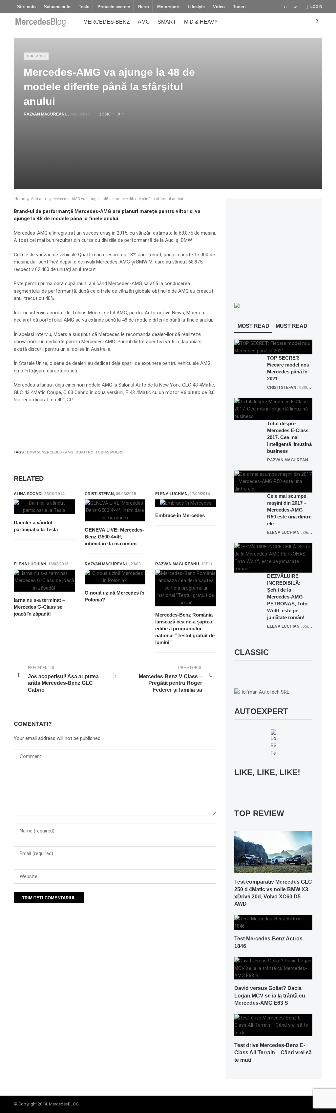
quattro (84, 452)
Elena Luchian (171, 494)
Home (19, 199)
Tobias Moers (109, 452)
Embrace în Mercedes (180, 515)
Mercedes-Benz (106, 22)
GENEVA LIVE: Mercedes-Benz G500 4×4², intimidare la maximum (114, 536)
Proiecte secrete (113, 7)
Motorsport (168, 7)
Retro (143, 7)
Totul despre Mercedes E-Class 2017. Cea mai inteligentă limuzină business (289, 437)
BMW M (33, 452)
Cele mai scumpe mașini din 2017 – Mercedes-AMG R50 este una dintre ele (289, 509)
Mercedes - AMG (58, 452)
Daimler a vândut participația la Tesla (36, 526)
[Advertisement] (133, 425)
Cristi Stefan (99, 494)
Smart (167, 22)
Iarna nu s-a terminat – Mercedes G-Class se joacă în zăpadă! (39, 607)
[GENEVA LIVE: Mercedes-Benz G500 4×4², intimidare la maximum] (115, 510)
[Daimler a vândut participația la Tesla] (44, 506)
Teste (84, 7)
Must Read (291, 326)
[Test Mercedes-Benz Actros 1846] (273, 922)
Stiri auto (26, 7)
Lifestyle (196, 7)
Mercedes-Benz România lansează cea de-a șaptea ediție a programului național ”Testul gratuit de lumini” (185, 628)
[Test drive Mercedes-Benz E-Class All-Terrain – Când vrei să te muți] (273, 1025)
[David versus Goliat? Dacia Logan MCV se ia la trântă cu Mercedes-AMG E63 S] (273, 968)
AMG (144, 22)
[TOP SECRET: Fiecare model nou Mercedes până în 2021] (273, 347)
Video (219, 7)
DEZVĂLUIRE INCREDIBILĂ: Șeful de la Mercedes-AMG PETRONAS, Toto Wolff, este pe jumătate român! (287, 596)
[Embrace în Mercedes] (186, 503)
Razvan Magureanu (46, 114)
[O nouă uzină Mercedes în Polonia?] (115, 577)
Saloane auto (57, 7)
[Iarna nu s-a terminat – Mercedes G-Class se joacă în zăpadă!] (44, 581)
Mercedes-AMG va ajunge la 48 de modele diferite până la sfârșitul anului (118, 199)
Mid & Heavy (201, 22)
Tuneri (239, 7)
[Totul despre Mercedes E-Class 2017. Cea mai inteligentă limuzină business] (273, 409)
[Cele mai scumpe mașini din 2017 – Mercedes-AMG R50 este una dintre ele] (273, 481)
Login (316, 7)
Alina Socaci (28, 494)
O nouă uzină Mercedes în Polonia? (114, 596)
